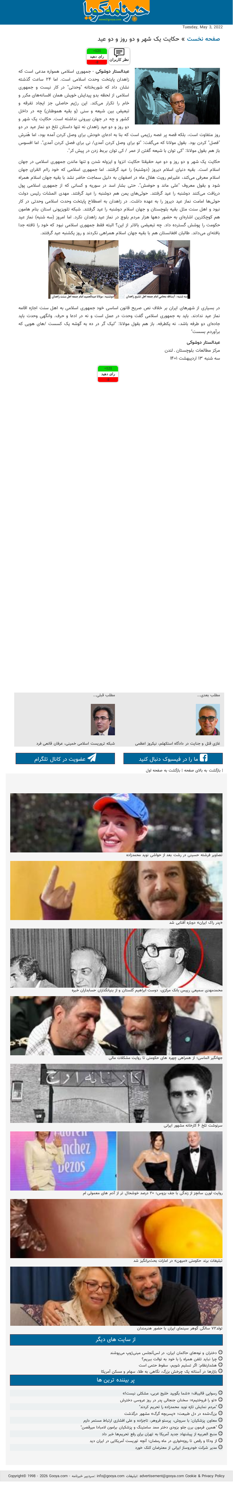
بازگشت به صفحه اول (163, 771)
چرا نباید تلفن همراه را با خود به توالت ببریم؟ (179, 1359)
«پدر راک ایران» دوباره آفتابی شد (195, 923)
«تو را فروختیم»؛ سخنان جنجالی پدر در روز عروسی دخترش (168, 1400)
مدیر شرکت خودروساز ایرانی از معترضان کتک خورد (176, 1448)
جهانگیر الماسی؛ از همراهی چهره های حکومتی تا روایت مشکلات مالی (165, 1058)
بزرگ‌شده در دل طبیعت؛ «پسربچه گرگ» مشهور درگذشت (170, 1414)
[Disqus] (119, 461)
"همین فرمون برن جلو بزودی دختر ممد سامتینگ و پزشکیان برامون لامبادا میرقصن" (149, 1427)
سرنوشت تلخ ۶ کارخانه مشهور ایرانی (193, 1126)
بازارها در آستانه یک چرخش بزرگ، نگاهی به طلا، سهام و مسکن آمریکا (159, 1372)
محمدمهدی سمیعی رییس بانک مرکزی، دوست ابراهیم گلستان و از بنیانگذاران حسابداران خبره (147, 990)
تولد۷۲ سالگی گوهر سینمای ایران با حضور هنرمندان (179, 1328)
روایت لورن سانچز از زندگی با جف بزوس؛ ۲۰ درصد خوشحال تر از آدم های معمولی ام (152, 1193)
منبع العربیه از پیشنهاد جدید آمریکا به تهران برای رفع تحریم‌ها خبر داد (159, 1434)
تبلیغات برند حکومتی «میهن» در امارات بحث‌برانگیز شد (177, 1261)
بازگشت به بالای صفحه (202, 771)
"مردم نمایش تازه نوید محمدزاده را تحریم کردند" (178, 1407)
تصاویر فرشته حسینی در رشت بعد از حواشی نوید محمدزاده (174, 855)
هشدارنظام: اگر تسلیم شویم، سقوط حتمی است (178, 1366)
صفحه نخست (203, 39)
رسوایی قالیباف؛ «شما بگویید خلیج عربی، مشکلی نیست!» (170, 1394)
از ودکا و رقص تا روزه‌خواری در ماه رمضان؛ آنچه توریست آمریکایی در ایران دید (153, 1441)
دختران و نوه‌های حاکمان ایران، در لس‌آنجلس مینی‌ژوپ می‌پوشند (163, 1353)
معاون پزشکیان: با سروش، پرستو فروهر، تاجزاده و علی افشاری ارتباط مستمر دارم (150, 1421)
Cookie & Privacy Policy (204, 1476)
